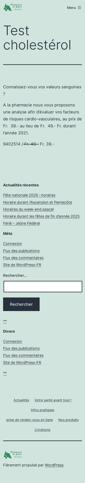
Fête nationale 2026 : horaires (29, 195)
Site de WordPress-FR (22, 265)
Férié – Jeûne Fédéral (21, 223)
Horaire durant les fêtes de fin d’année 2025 (41, 216)
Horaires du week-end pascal (28, 209)
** (5, 321)
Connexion (12, 243)
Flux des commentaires (23, 258)
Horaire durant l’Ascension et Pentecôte (37, 202)
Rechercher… (15, 275)
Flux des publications (21, 251)
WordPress (54, 465)
